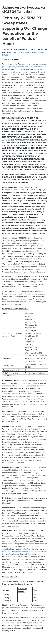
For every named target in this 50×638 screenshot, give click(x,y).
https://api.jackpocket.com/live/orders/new (24, 67)
